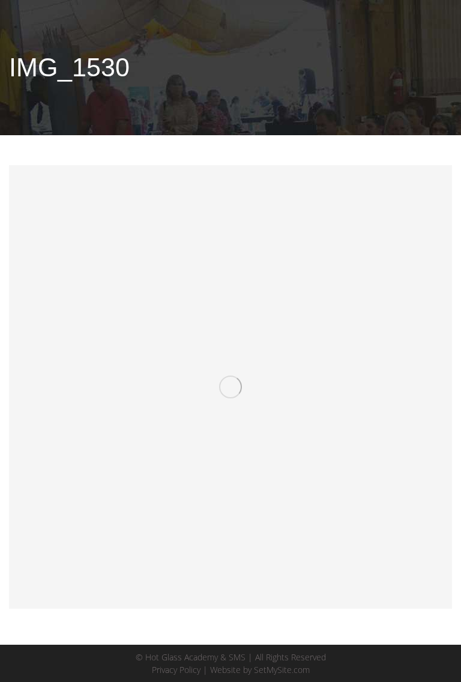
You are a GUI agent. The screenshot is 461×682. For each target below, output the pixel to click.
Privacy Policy (176, 669)
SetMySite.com (282, 669)
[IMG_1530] (230, 387)
